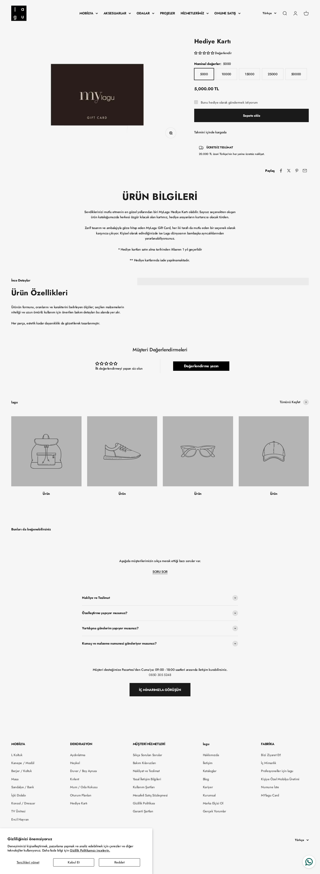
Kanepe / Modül (22, 763)
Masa (15, 779)
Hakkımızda (211, 755)
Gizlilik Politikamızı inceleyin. (90, 850)
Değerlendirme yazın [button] (201, 366)
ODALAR (143, 13)
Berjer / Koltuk (21, 771)
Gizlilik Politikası (144, 803)
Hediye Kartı (78, 803)
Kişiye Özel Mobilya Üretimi (280, 779)
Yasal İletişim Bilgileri (147, 779)
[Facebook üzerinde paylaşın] (281, 171)
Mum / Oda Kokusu (83, 787)
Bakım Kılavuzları (144, 763)
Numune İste (270, 787)
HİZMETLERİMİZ (192, 13)
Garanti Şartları (143, 811)
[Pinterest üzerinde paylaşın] (297, 171)
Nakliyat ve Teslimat (146, 771)
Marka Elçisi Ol (213, 803)
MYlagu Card (270, 795)
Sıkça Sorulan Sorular (147, 755)
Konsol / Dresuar (23, 803)
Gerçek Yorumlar (214, 811)
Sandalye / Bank (22, 787)
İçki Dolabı (18, 795)
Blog (206, 779)
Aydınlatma (77, 755)
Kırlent (74, 779)
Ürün (46, 493)
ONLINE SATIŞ (225, 13)
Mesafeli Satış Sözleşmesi (150, 795)
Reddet (119, 862)
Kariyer (208, 787)
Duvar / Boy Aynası (83, 771)
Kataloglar (209, 771)
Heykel (75, 763)
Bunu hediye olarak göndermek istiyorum (229, 102)
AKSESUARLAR (115, 13)
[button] (204, 53)
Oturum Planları (80, 795)
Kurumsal (209, 795)
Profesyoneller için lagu (277, 771)
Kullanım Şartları (144, 787)
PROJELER (167, 13)
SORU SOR (160, 571)
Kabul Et (74, 862)
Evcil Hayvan (20, 819)
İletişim (207, 763)
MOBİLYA (86, 13)
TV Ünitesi (18, 811)
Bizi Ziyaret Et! (271, 755)
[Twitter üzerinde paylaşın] (289, 171)
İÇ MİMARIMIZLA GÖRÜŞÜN (160, 689)
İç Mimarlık (268, 763)
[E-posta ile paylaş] (305, 171)
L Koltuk (16, 755)
